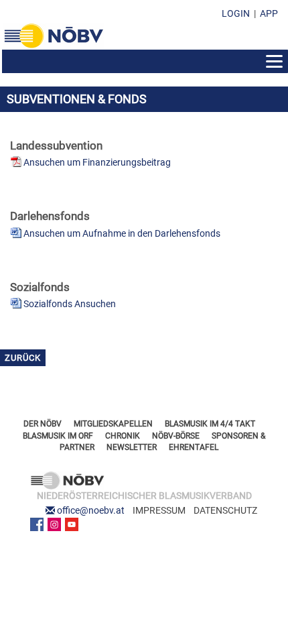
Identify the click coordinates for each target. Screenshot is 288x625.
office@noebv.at (91, 510)
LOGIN (236, 13)
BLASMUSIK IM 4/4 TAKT (210, 424)
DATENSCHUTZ (225, 510)
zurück (23, 358)
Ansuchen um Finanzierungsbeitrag (97, 162)
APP (269, 13)
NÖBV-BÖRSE (176, 436)
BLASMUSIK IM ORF (58, 436)
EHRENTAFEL (193, 447)
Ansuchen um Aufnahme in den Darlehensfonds (121, 233)
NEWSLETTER (131, 447)
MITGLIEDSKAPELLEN (113, 424)
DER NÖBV (42, 424)
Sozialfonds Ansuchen (69, 303)
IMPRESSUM (159, 510)
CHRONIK (122, 436)
